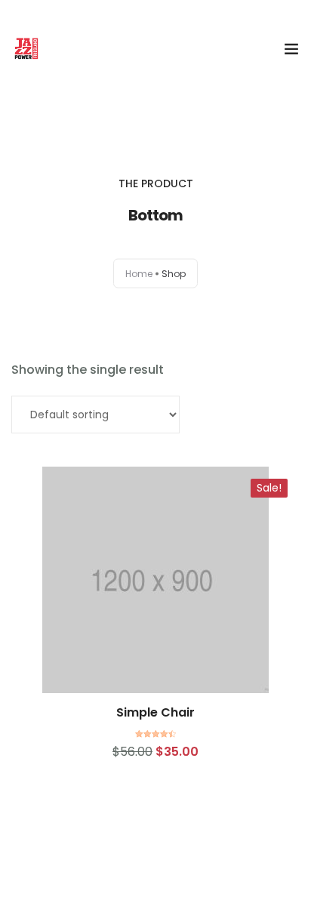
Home (138, 273)
